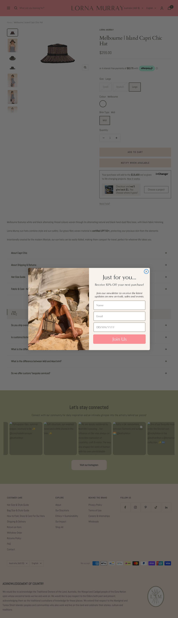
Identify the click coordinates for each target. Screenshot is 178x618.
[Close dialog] (146, 271)
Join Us (119, 339)
